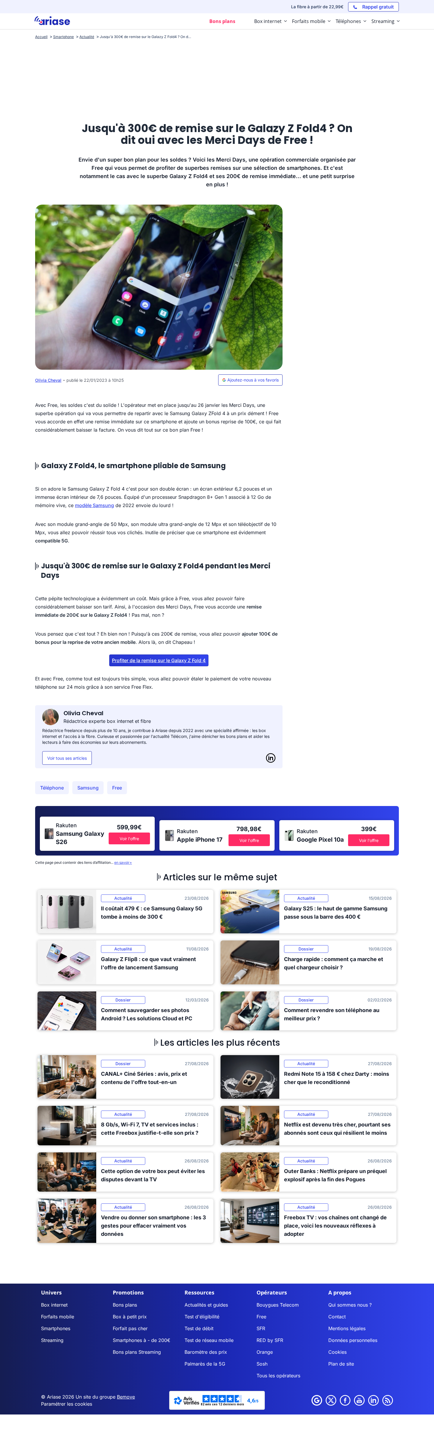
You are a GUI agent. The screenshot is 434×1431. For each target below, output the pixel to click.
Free (117, 788)
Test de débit (199, 1328)
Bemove (126, 1397)
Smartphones (55, 1328)
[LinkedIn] (270, 758)
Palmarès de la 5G (205, 1364)
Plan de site (341, 1364)
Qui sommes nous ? (350, 1305)
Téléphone (52, 788)
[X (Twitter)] (331, 1400)
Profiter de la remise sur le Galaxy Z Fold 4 (159, 660)
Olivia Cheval (48, 380)
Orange (265, 1352)
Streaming (52, 1340)
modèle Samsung (94, 505)
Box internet (54, 1305)
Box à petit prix (130, 1317)
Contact (337, 1317)
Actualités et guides (206, 1305)
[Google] (316, 1400)
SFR (261, 1328)
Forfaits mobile (57, 1317)
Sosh (262, 1364)
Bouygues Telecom (278, 1305)
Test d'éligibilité (202, 1317)
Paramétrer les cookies (66, 1404)
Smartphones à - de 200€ (141, 1340)
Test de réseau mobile (209, 1340)
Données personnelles (352, 1340)
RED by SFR (270, 1340)
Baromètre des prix (206, 1352)
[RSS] (387, 1400)
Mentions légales (347, 1328)
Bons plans (125, 1305)
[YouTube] (359, 1400)
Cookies (337, 1352)
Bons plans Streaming (137, 1352)
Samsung (88, 788)
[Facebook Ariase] (345, 1400)
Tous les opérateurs (278, 1376)
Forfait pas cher (130, 1328)
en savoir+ (123, 862)
